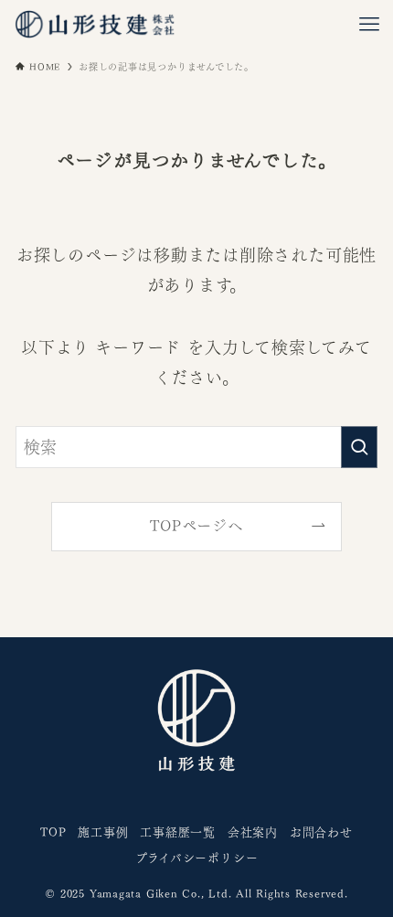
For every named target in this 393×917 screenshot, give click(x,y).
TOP (53, 832)
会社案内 (253, 832)
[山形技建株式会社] (94, 24)
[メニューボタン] (369, 24)
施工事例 (103, 832)
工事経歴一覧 (178, 832)
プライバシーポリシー (197, 858)
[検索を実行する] (359, 447)
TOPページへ (196, 525)
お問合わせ (321, 832)
